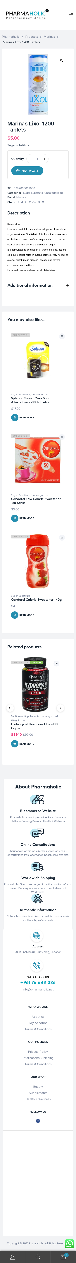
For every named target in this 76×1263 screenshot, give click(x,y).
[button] (61, 60)
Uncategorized (53, 192)
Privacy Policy (38, 1051)
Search (38, 1257)
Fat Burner (17, 716)
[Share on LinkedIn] (26, 202)
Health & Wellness (38, 1099)
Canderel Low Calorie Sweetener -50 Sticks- (36, 501)
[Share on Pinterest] (39, 202)
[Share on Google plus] (34, 202)
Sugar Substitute (33, 192)
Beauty (38, 1086)
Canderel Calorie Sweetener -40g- (37, 600)
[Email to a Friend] (43, 202)
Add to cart (30, 170)
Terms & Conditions (38, 1029)
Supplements (31, 716)
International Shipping (38, 1058)
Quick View (62, 336)
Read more (26, 417)
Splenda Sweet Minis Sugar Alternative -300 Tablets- (31, 400)
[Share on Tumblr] (30, 202)
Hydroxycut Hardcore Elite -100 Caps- (34, 726)
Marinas (21, 197)
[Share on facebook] (18, 202)
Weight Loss (18, 720)
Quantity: (18, 159)
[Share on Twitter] (22, 202)
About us (38, 1016)
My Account (38, 1023)
